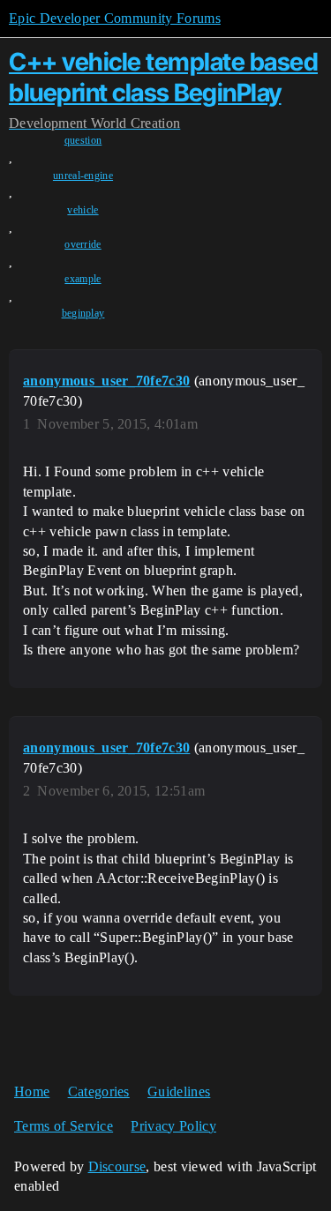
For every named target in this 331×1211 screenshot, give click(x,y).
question (83, 140)
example (82, 279)
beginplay (83, 313)
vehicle (82, 210)
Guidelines (178, 1091)
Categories (99, 1091)
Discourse (117, 1166)
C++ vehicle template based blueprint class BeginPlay (163, 77)
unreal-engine (83, 175)
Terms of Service (63, 1125)
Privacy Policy (173, 1125)
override (83, 244)
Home (31, 1091)
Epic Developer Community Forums (115, 18)
